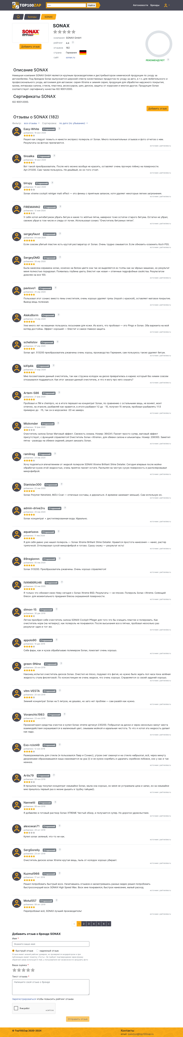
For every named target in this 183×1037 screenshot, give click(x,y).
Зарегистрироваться (24, 999)
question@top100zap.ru (141, 1034)
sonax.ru (70, 57)
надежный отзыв (49, 950)
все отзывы (31, 123)
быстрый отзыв (24, 950)
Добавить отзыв (30, 46)
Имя (15, 938)
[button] (167, 5)
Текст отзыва (20, 976)
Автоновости (140, 5)
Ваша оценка (20, 965)
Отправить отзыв (77, 1019)
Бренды (154, 5)
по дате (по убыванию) (72, 123)
